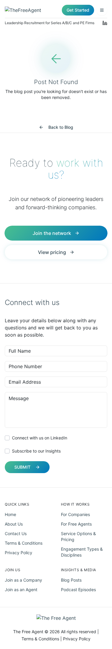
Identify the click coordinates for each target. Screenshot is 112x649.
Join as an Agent (21, 589)
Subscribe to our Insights (36, 450)
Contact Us (16, 533)
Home (10, 514)
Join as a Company (23, 580)
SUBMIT (22, 467)
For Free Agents (76, 523)
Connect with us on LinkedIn (39, 437)
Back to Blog (60, 127)
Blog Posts (71, 580)
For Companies (75, 514)
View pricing (52, 252)
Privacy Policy (18, 552)
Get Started (78, 10)
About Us (14, 523)
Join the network (52, 233)
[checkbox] (7, 438)
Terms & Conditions (23, 543)
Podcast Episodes (78, 589)
